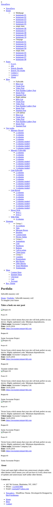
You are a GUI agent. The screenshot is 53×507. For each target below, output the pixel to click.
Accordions (20, 226)
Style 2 (18, 215)
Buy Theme (10, 283)
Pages (8, 62)
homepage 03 (21, 19)
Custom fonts (21, 235)
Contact (9, 504)
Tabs (17, 228)
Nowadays (10, 493)
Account (14, 281)
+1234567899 (17, 487)
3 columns (20, 135)
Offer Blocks (21, 263)
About (13, 77)
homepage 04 (21, 22)
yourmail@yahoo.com (20, 489)
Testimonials (21, 268)
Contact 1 (14, 73)
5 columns (20, 139)
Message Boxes (22, 230)
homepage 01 (21, 15)
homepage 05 (21, 24)
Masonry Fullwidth (18, 150)
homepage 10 (21, 37)
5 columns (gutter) (23, 148)
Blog (8, 79)
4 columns (20, 137)
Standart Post (21, 95)
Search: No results (18, 70)
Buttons (19, 248)
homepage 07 (21, 31)
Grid (17, 243)
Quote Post (20, 86)
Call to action (21, 250)
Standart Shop (16, 275)
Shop (8, 270)
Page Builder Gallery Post (26, 90)
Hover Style (15, 210)
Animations (20, 241)
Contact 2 (14, 75)
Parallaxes (20, 246)
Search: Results (17, 68)
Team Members (22, 266)
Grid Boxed (15, 190)
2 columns (20, 133)
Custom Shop (16, 272)
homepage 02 (21, 17)
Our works (10, 128)
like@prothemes (12, 495)
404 (12, 66)
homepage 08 (21, 33)
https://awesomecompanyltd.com (19, 328)
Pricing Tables (21, 237)
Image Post (20, 93)
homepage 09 (21, 35)
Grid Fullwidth (16, 170)
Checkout (14, 277)
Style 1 (18, 212)
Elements (9, 221)
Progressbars (21, 259)
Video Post (20, 88)
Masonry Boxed (17, 130)
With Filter (15, 217)
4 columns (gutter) (23, 146)
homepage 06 (21, 28)
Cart (12, 279)
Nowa (5, 4)
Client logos (20, 252)
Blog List (19, 84)
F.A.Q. (13, 64)
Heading (19, 232)
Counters (19, 257)
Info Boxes (20, 261)
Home (8, 11)
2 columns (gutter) (23, 141)
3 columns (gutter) (23, 144)
